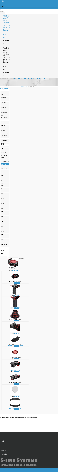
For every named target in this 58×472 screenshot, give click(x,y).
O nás (2, 4)
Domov (21, 86)
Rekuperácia (23, 86)
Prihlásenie (3, 5)
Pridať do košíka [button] (15, 270)
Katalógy (3, 6)
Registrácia (3, 1)
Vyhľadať (1, 255)
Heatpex (26, 86)
